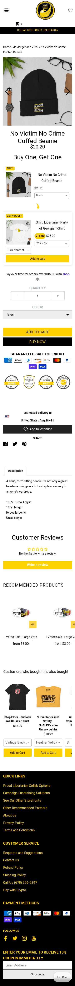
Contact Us (11, 860)
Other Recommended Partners (25, 808)
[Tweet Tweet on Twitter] (14, 445)
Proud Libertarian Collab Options (26, 786)
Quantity (37, 288)
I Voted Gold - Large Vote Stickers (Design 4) (21, 639)
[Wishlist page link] (70, 10)
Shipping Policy (14, 875)
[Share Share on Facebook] (5, 445)
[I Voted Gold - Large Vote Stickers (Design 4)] (21, 612)
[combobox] (51, 195)
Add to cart (37, 258)
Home (7, 47)
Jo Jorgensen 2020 (26, 47)
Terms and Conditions (19, 830)
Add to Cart (17, 752)
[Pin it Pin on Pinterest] (24, 445)
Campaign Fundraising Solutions (26, 793)
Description (15, 470)
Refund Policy (13, 868)
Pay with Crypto (14, 890)
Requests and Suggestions (23, 853)
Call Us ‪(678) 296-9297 (20, 883)
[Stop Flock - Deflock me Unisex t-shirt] (18, 697)
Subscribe (37, 974)
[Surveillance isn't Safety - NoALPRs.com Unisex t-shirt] (48, 697)
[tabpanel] (37, 91)
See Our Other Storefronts (22, 800)
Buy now (37, 342)
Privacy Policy (13, 823)
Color (37, 307)
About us (9, 815)
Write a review (37, 565)
